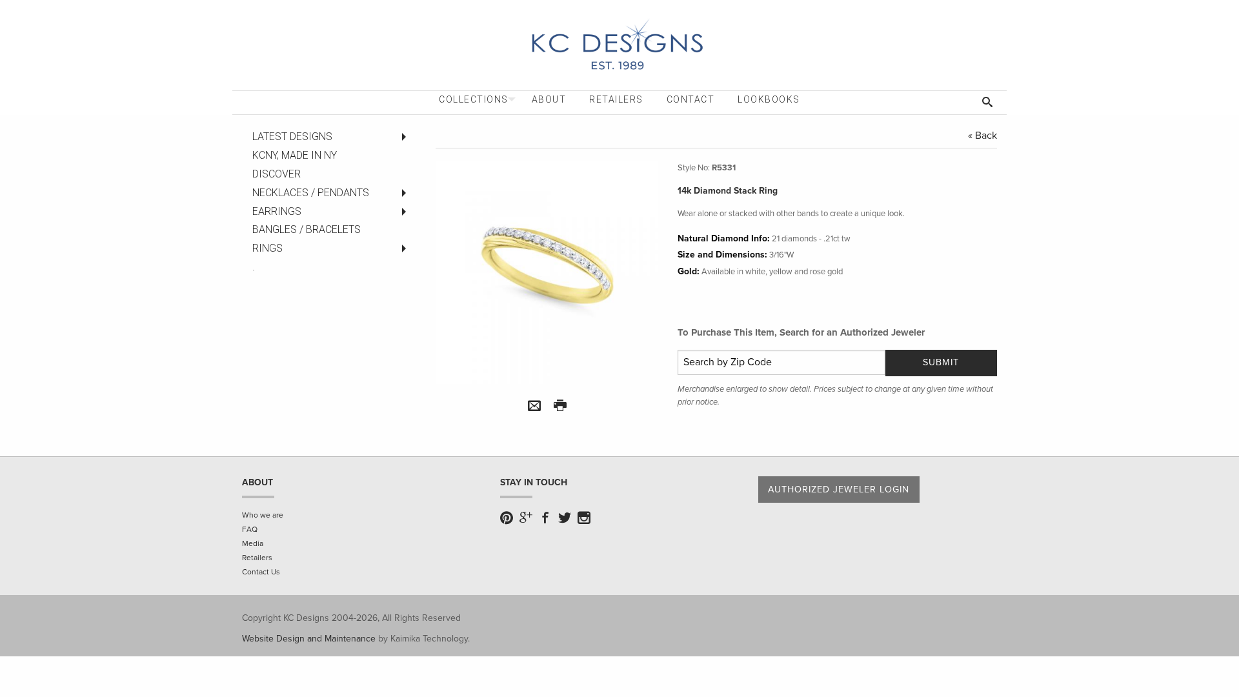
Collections (474, 99)
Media (252, 543)
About (549, 99)
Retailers (616, 99)
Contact (691, 99)
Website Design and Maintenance (309, 638)
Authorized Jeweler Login (838, 489)
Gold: (689, 271)
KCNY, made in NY (294, 155)
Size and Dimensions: (722, 254)
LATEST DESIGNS (292, 136)
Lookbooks (769, 99)
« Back (982, 135)
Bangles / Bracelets (306, 229)
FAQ (249, 529)
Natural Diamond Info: (724, 238)
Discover (276, 174)
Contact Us (261, 572)
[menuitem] (473, 99)
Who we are (262, 515)
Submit (941, 362)
